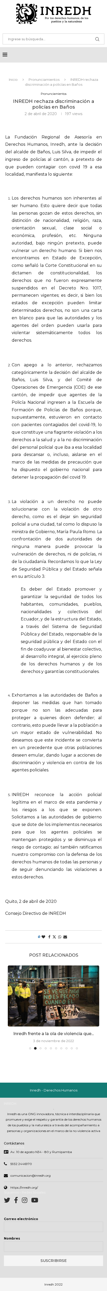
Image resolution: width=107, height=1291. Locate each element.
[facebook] (18, 1207)
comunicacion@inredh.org (30, 1181)
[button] (12, 1010)
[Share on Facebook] (49, 937)
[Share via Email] (65, 937)
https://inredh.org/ (24, 1193)
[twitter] (9, 1207)
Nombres (12, 1244)
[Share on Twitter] (54, 937)
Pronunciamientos (44, 79)
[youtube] (34, 1207)
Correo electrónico (21, 1225)
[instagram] (26, 1207)
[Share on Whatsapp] (59, 937)
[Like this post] (43, 937)
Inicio (13, 79)
